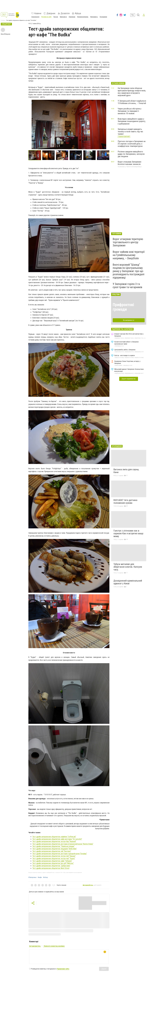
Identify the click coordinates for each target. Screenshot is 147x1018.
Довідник (50, 13)
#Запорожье (32, 877)
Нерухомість (94, 17)
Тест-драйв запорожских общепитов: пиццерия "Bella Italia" (54, 849)
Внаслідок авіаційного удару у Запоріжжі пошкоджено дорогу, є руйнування (132, 121)
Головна (3, 20)
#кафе (40, 877)
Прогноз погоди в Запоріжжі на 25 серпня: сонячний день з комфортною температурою (131, 143)
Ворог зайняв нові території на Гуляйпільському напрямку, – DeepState (128, 255)
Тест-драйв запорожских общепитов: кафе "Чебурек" (52, 861)
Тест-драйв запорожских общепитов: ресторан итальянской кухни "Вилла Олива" (62, 844)
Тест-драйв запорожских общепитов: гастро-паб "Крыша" (54, 856)
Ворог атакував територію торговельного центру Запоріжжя (128, 242)
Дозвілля (65, 13)
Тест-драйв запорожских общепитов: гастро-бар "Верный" (54, 841)
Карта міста (63, 17)
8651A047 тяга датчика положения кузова (125, 501)
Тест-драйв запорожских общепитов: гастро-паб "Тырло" (53, 858)
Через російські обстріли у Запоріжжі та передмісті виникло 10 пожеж (129, 111)
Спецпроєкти (35, 17)
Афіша (78, 13)
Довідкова (72, 17)
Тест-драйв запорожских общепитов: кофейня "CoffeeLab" (54, 837)
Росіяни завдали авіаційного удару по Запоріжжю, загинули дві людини (131, 154)
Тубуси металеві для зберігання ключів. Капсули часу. (128, 567)
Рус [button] (132, 15)
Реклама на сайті (46, 17)
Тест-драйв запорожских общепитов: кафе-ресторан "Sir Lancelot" (57, 839)
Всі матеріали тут (128, 320)
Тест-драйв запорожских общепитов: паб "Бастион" (51, 851)
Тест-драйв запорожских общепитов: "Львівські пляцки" (53, 846)
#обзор (45, 877)
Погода (56, 17)
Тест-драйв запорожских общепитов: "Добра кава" (51, 866)
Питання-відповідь (82, 17)
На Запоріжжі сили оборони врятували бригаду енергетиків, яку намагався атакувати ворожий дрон (132, 92)
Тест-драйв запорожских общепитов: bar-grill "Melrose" (53, 863)
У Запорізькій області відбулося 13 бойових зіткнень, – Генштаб (132, 102)
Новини (37, 13)
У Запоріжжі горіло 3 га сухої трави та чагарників (127, 285)
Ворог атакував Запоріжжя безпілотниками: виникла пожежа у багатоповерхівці (130, 164)
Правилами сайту (63, 969)
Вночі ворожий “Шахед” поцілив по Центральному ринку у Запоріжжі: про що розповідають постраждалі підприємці (128, 271)
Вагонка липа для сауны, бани (126, 471)
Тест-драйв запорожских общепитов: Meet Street (50, 868)
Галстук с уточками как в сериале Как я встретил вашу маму (128, 533)
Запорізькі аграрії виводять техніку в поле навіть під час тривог (130, 131)
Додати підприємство (129, 379)
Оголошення (103, 17)
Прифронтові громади (123, 307)
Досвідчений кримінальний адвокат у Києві (128, 582)
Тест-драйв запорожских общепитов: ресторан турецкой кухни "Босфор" (59, 854)
